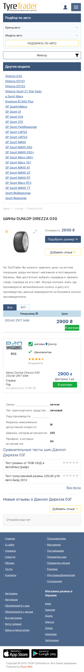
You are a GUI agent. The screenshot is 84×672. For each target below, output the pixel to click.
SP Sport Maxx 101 (18, 162)
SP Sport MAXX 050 (18, 147)
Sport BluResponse (18, 193)
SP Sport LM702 (16, 132)
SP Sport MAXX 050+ (19, 152)
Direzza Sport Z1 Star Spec (23, 91)
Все (9, 307)
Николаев (51, 634)
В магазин (72, 327)
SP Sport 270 (14, 121)
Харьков (50, 609)
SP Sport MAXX (15, 142)
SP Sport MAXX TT (17, 188)
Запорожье (52, 640)
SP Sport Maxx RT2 (18, 182)
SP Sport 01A (14, 116)
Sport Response (16, 198)
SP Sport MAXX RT (17, 177)
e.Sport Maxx (14, 96)
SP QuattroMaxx (16, 106)
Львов (49, 628)
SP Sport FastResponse (21, 127)
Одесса (49, 621)
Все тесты (74, 487)
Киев (48, 603)
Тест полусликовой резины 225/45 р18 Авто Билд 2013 (32, 478)
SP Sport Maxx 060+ (19, 157)
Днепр (49, 615)
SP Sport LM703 (16, 137)
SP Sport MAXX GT (18, 172)
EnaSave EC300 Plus (19, 101)
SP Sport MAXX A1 (17, 167)
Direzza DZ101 (15, 81)
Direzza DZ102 (15, 86)
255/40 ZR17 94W (17, 320)
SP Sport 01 (13, 111)
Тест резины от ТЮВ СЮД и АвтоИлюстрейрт (24, 465)
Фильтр (42, 55)
